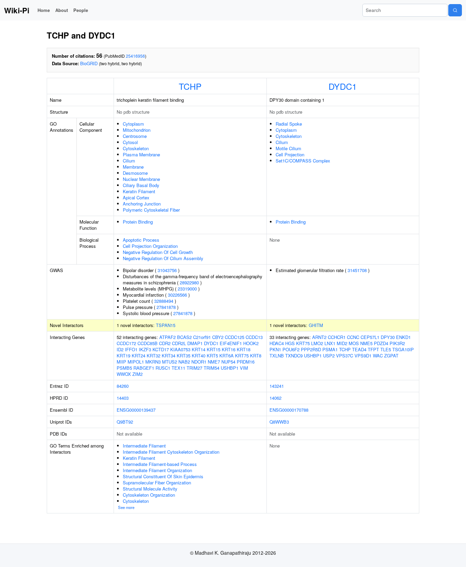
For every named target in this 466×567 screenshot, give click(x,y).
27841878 (166, 307)
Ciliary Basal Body (141, 185)
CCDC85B (147, 343)
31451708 (357, 270)
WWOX (124, 374)
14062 (275, 398)
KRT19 (123, 355)
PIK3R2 (397, 343)
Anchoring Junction (142, 203)
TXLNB (277, 355)
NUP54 (228, 361)
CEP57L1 (370, 337)
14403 (123, 398)
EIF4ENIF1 (231, 343)
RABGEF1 (143, 368)
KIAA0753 (180, 349)
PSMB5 (124, 368)
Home (44, 10)
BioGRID (89, 63)
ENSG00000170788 (289, 410)
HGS (290, 343)
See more (126, 507)
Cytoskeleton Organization (149, 495)
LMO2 (317, 343)
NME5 (366, 343)
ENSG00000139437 (136, 410)
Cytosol (130, 142)
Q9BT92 (125, 422)
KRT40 (198, 355)
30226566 (177, 295)
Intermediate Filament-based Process (160, 464)
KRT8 (255, 355)
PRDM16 (245, 361)
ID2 (120, 349)
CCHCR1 (337, 337)
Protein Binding (138, 221)
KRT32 (153, 355)
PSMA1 (330, 349)
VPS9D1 (363, 355)
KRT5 (212, 355)
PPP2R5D (311, 349)
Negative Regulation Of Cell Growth (158, 252)
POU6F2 (291, 349)
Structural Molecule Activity (150, 488)
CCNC (353, 337)
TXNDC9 (294, 355)
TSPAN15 (165, 325)
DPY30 (388, 337)
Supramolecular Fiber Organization (157, 482)
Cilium (129, 160)
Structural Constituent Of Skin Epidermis (163, 476)
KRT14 (198, 349)
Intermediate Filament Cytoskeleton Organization (171, 452)
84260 (123, 386)
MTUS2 (169, 361)
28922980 (189, 282)
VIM (244, 368)
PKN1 (275, 349)
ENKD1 (403, 337)
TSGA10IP (403, 349)
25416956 (135, 56)
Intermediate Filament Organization (157, 470)
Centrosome (135, 136)
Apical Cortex (136, 197)
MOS (354, 343)
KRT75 (242, 355)
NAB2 (184, 361)
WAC (378, 355)
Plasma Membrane (141, 154)
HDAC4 (277, 343)
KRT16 (228, 349)
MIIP (121, 361)
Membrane (133, 167)
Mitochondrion (136, 130)
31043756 (167, 270)
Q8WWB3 (279, 422)
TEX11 (178, 368)
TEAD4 (359, 349)
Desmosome (135, 173)
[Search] (455, 10)
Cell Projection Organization (150, 246)
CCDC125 (234, 337)
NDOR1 (198, 361)
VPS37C (344, 355)
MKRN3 (153, 361)
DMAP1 (195, 343)
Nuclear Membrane (141, 179)
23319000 (187, 288)
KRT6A (226, 355)
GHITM (316, 325)
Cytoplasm (133, 124)
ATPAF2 (167, 337)
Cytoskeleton (136, 148)
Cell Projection (290, 154)
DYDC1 (343, 86)
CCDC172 (126, 343)
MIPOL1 (136, 361)
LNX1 (329, 343)
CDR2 (165, 343)
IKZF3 (145, 349)
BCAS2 (184, 337)
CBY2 (217, 337)
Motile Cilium (288, 148)
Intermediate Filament (144, 445)
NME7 (214, 361)
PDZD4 (381, 343)
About (61, 10)
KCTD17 (160, 349)
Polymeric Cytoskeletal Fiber (151, 210)
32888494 (163, 301)
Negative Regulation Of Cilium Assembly (163, 258)
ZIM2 (137, 374)
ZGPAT (391, 355)
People (80, 10)
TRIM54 (211, 368)
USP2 (329, 355)
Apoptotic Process (141, 240)
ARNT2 (319, 337)
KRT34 (168, 355)
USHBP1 (229, 368)
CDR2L (179, 343)
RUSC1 (163, 368)
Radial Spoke (289, 124)
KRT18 (243, 349)
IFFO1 (131, 349)
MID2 (342, 343)
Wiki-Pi (16, 10)
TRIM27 (194, 368)
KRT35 (183, 355)
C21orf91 (202, 337)
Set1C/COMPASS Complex (303, 160)
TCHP (190, 86)
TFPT (373, 349)
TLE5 (385, 349)
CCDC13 (254, 337)
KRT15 (213, 349)
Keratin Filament (139, 191)
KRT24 (138, 355)
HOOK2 (251, 343)
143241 (277, 386)
